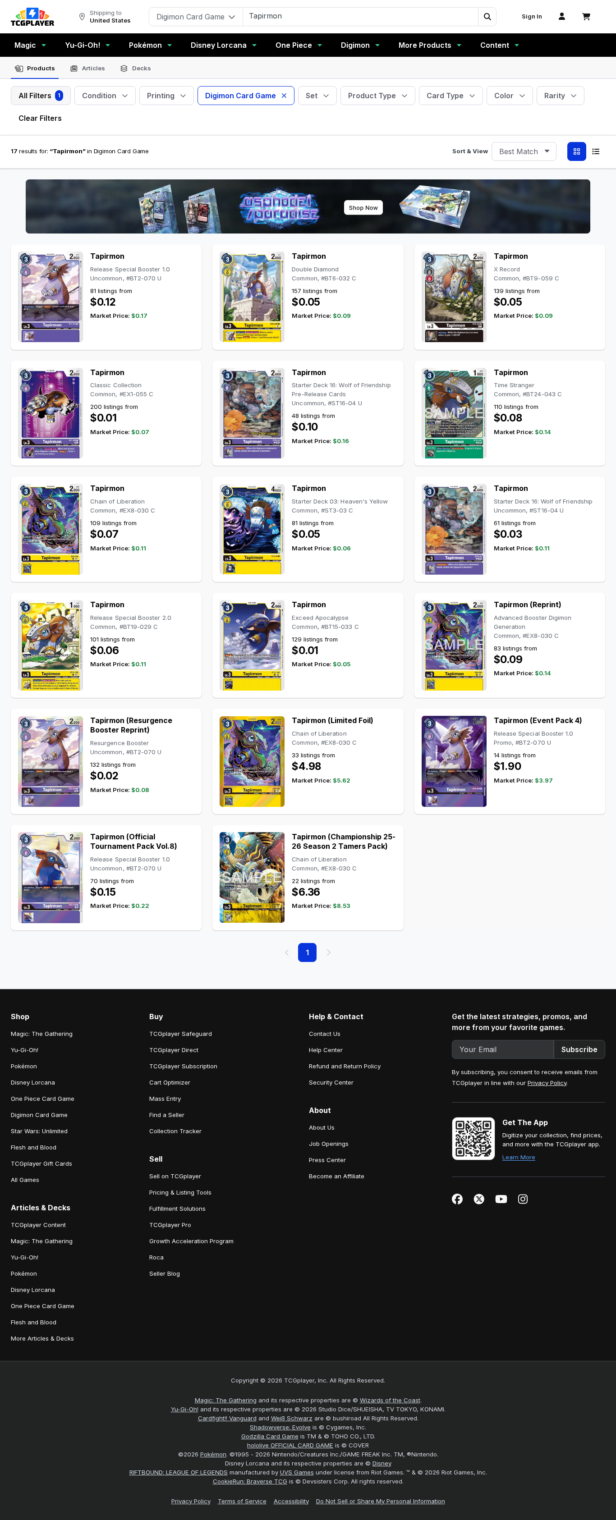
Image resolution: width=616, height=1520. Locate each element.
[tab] (35, 68)
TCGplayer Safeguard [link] (180, 1033)
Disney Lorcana (219, 45)
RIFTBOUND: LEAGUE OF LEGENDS (178, 1472)
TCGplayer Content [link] (38, 1224)
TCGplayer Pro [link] (170, 1224)
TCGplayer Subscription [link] (183, 1066)
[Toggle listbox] (547, 151)
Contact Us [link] (324, 1033)
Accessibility (291, 1501)
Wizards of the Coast (390, 1400)
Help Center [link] (326, 1049)
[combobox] (524, 151)
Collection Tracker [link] (175, 1131)
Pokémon (145, 45)
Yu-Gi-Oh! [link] (24, 1049)
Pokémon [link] (24, 1066)
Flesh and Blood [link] (33, 1147)
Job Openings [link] (329, 1143)
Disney (381, 1463)
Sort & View (470, 151)
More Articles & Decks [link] (42, 1338)
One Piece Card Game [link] (42, 1098)
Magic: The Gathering (226, 1400)
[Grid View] (576, 151)
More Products (425, 45)
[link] (32, 17)
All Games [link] (25, 1179)
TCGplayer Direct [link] (173, 1049)
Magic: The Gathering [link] (42, 1033)
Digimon (355, 45)
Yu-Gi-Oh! (82, 45)
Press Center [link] (327, 1159)
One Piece (294, 45)
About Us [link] (322, 1127)
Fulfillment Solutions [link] (177, 1208)
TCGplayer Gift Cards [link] (41, 1163)
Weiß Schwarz (292, 1418)
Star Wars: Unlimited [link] (39, 1131)
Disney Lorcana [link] (33, 1082)
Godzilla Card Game (270, 1436)
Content (494, 45)
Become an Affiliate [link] (336, 1176)
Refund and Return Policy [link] (345, 1066)
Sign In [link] (532, 16)
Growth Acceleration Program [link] (191, 1241)
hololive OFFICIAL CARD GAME (290, 1445)
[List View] (595, 151)
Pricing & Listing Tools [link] (180, 1192)
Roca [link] (156, 1257)
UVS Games (297, 1472)
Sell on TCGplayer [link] (175, 1176)
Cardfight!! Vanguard (227, 1418)
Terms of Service (242, 1501)
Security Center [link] (331, 1082)
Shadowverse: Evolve (280, 1427)
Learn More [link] (518, 1157)
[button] (487, 17)
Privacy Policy (547, 1082)
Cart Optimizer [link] (169, 1082)
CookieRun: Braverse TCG (250, 1481)
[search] (360, 16)
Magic (25, 45)
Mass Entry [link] (165, 1098)
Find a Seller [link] (166, 1114)
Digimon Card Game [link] (39, 1114)
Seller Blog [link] (164, 1273)
